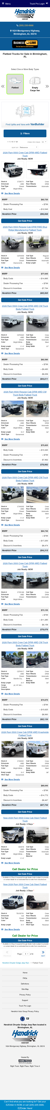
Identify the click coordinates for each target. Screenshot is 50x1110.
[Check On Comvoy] (27, 1018)
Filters (26, 133)
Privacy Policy (25, 994)
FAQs (25, 978)
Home (25, 972)
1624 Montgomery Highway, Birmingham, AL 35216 (26, 32)
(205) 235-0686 (26, 25)
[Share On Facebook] (22, 1018)
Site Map (25, 989)
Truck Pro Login (25, 1005)
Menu (8, 3)
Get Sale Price (25, 220)
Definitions (25, 983)
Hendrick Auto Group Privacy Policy (25, 1011)
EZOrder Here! (25, 1108)
